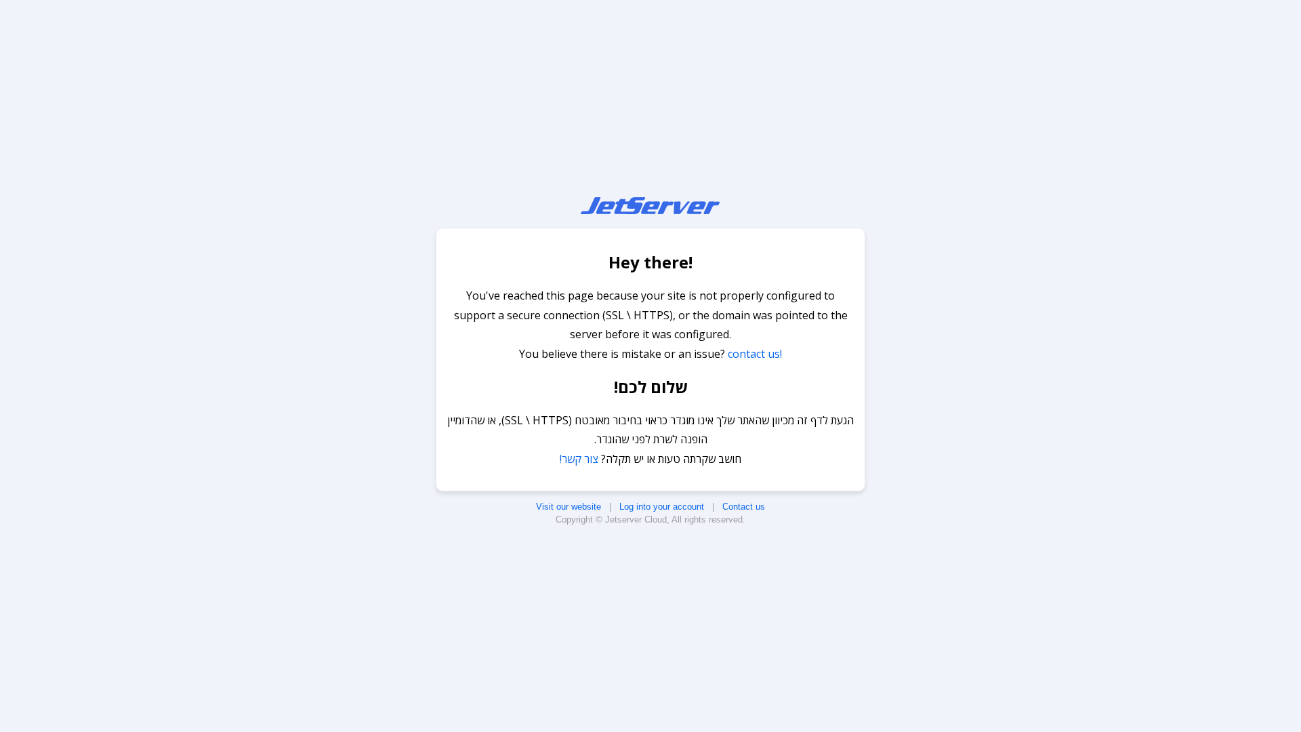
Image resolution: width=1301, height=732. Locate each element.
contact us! (755, 353)
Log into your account (661, 507)
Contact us (743, 507)
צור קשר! (579, 458)
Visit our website (568, 507)
